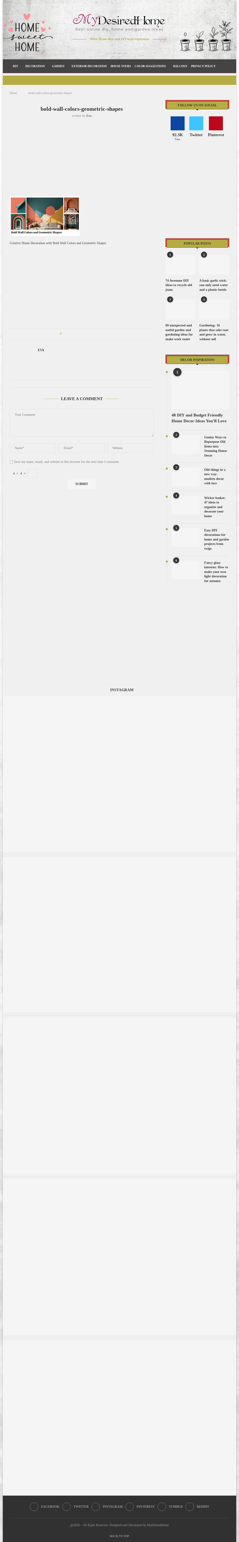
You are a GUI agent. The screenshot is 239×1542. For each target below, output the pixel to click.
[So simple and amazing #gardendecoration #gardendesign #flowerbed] (119, 698)
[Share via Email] (100, 334)
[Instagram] (116, 48)
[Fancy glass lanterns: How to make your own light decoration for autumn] (186, 570)
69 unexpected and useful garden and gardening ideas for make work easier (179, 332)
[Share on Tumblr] (82, 334)
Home (13, 93)
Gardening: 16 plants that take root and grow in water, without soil (213, 332)
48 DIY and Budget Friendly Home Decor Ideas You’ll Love (199, 418)
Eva (88, 116)
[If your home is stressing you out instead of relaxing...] (119, 859)
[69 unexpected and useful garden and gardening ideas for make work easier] (180, 309)
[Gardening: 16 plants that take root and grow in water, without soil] (214, 309)
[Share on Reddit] (87, 334)
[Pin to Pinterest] (78, 334)
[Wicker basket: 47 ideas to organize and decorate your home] (186, 505)
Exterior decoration (89, 66)
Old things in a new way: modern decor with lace (214, 476)
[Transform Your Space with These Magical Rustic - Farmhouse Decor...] (119, 1342)
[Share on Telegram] (91, 334)
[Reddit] (136, 48)
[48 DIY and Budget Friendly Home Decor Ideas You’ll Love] (200, 390)
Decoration (35, 66)
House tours (121, 66)
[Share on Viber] (96, 334)
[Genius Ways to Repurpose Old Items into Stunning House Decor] (186, 444)
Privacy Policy (203, 66)
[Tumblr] (129, 48)
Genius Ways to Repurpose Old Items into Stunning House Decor (215, 446)
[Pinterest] (123, 48)
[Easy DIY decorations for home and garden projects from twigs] (186, 537)
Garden (58, 66)
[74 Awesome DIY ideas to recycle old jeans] (180, 265)
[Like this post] (64, 334)
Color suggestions (150, 66)
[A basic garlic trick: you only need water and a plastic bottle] (214, 265)
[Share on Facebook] (69, 334)
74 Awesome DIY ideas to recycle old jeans (178, 285)
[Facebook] (103, 48)
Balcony (180, 66)
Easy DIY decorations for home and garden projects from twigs (216, 539)
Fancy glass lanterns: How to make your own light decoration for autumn (216, 572)
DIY (15, 66)
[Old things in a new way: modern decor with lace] (186, 477)
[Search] (224, 66)
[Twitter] (110, 48)
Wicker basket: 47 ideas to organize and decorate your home (215, 507)
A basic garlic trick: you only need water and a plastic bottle (213, 285)
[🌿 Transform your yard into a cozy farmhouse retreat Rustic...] (119, 1020)
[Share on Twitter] (74, 334)
